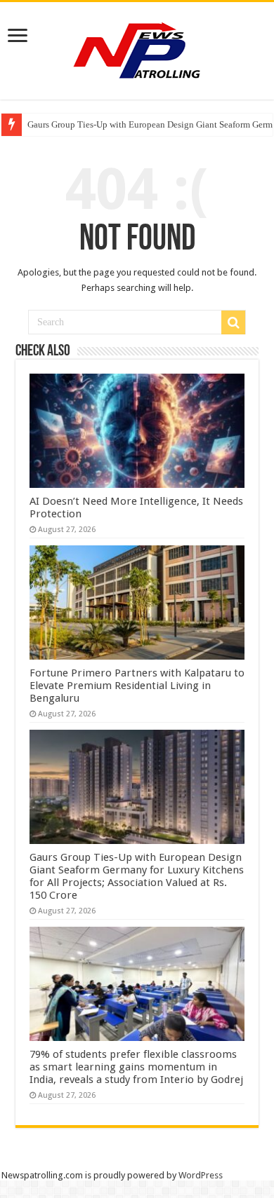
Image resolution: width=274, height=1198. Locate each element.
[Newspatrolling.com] (137, 48)
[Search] (233, 322)
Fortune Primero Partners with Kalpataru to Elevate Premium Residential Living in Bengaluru (137, 685)
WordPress (200, 1175)
